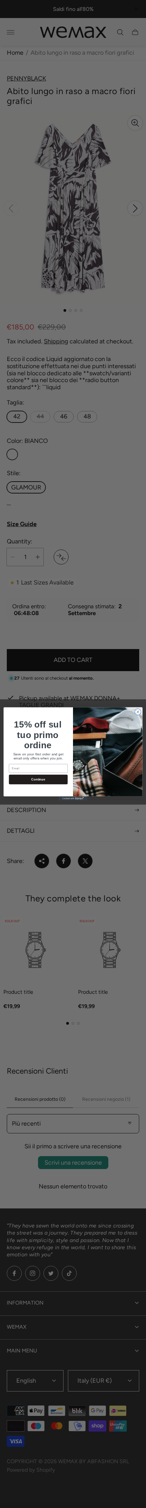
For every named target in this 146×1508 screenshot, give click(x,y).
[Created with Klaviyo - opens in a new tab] (73, 798)
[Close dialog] (138, 712)
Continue (38, 779)
